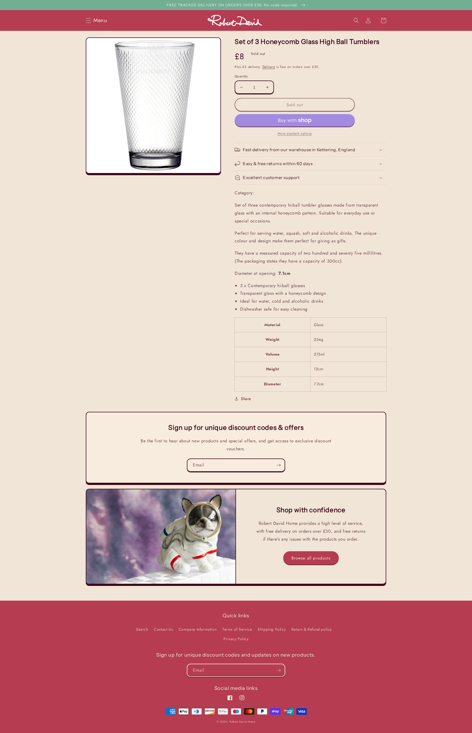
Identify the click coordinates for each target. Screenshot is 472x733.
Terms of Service (237, 629)
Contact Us (163, 629)
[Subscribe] (279, 465)
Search (142, 629)
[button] (98, 20)
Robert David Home (242, 722)
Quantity (241, 76)
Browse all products (311, 558)
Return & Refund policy (311, 629)
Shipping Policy (272, 629)
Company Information (198, 629)
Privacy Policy (235, 639)
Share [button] (246, 398)
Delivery (268, 66)
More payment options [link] (295, 133)
